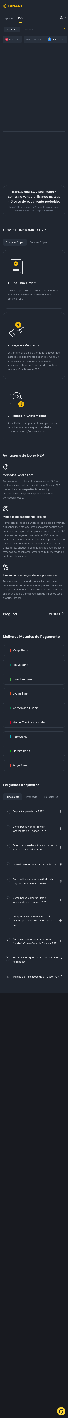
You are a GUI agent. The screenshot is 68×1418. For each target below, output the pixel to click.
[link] (34, 650)
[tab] (8, 18)
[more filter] (61, 29)
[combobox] (12, 39)
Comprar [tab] (12, 29)
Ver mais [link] (55, 614)
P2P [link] (20, 18)
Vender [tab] (29, 29)
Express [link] (8, 18)
